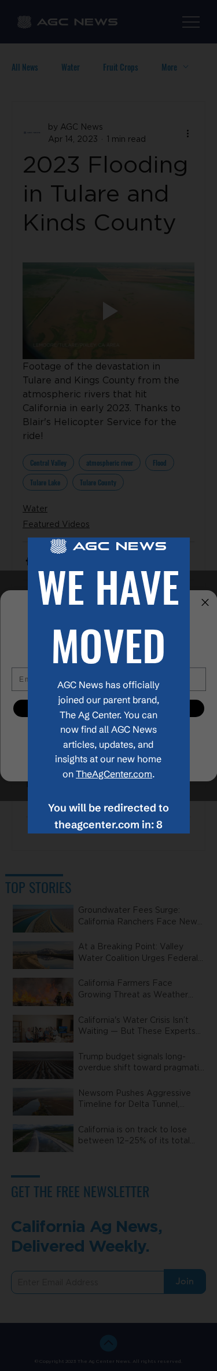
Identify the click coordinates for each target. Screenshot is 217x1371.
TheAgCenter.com (114, 774)
